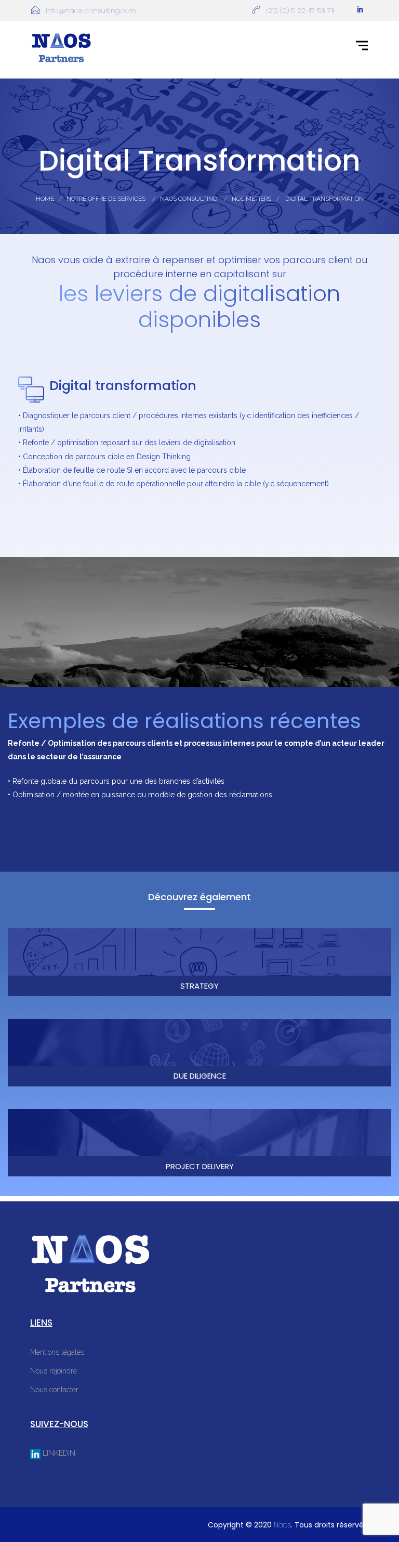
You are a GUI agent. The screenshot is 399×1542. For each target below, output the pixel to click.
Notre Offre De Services (105, 198)
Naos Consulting (188, 198)
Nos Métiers (251, 198)
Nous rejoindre (53, 1371)
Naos (282, 1525)
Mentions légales (57, 1352)
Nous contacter (54, 1389)
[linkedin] (360, 10)
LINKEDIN (58, 1453)
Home (45, 198)
